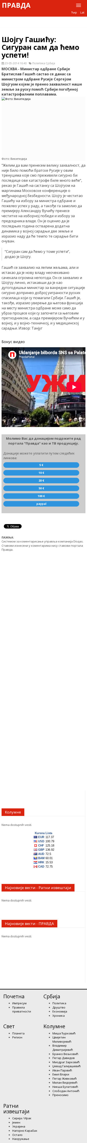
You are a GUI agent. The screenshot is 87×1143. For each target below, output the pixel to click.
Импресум (19, 1003)
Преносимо (60, 1095)
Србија (52, 996)
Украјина (18, 1126)
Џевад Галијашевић (66, 1066)
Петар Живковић (64, 1079)
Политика (59, 1003)
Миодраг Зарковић (66, 1062)
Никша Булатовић (65, 1087)
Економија (59, 1011)
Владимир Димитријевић (62, 1048)
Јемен (16, 1122)
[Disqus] (43, 611)
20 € (41, 480)
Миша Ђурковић (64, 1033)
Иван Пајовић (62, 1070)
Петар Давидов (63, 1058)
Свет (9, 1026)
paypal (41, 504)
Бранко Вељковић (65, 1054)
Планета (18, 1033)
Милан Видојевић (64, 1082)
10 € (41, 473)
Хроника (58, 1016)
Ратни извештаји (16, 1108)
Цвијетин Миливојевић (61, 1039)
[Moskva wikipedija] (43, 124)
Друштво (58, 1007)
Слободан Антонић (65, 1091)
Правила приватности (21, 1009)
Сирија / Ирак (21, 1118)
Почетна (14, 996)
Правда (16, 5)
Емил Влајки (60, 1074)
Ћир (74, 12)
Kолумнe (54, 1026)
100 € (41, 496)
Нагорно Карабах (24, 1131)
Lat (82, 12)
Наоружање (20, 1139)
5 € (41, 465)
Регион (17, 1037)
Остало (17, 1135)
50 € (41, 488)
